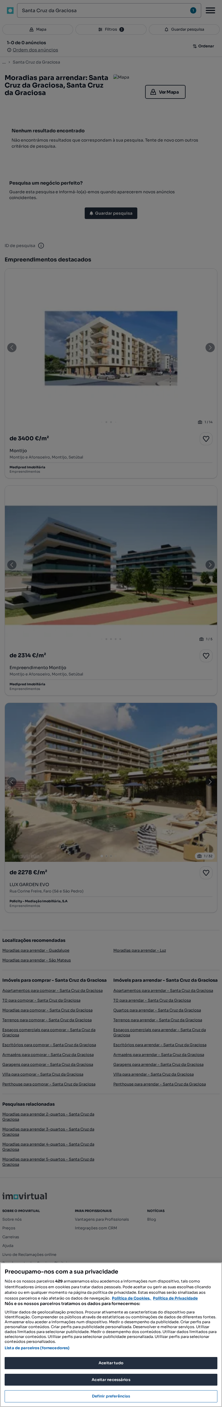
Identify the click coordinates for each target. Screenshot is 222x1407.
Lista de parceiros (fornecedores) (37, 1347)
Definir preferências (111, 1396)
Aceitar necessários (111, 1379)
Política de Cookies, (131, 1298)
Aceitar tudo (111, 1362)
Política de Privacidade (175, 1298)
